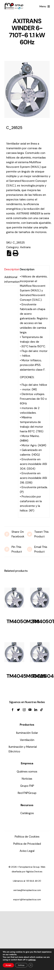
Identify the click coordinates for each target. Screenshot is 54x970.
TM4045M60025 (26, 676)
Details (14, 598)
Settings (21, 965)
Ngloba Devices (34, 871)
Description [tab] (10, 269)
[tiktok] (41, 709)
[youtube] (30, 709)
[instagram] (24, 709)
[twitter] (18, 709)
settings (32, 960)
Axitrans (25, 247)
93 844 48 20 (33, 880)
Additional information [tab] (10, 279)
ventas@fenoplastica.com (27, 890)
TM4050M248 (22, 621)
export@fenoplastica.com (27, 899)
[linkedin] (35, 709)
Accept (8, 965)
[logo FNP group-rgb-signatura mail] (14, 4)
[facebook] (12, 709)
